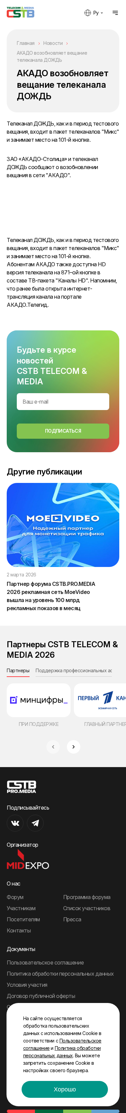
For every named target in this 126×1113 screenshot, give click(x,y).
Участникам (21, 908)
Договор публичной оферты (41, 996)
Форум (15, 897)
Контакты (19, 930)
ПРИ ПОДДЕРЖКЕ (39, 724)
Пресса (72, 919)
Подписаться (63, 431)
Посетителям (23, 919)
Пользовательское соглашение (45, 962)
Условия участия (27, 984)
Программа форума (87, 897)
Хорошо (65, 1089)
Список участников (87, 908)
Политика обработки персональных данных (60, 973)
